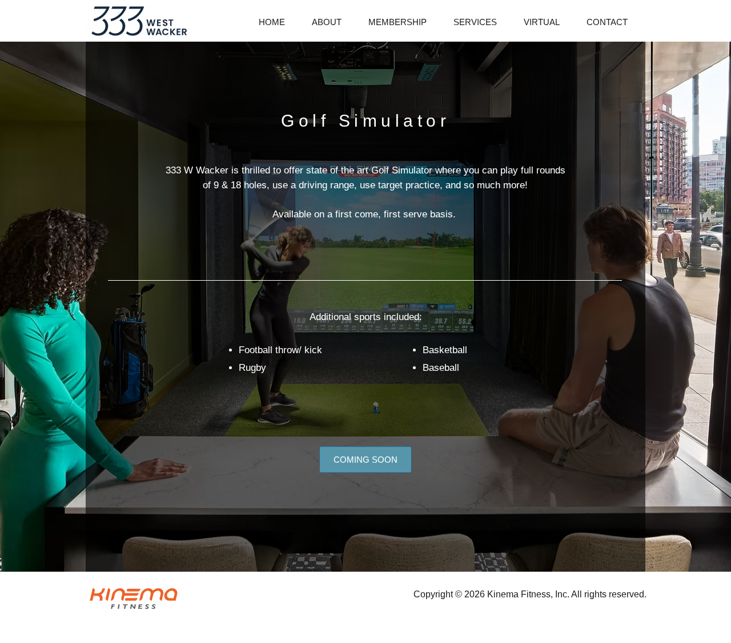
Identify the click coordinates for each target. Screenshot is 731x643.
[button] (480, 22)
